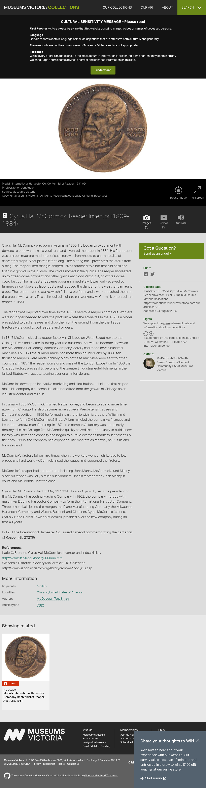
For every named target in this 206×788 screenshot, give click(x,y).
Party (40, 604)
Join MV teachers (130, 738)
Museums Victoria (41, 7)
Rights (61, 764)
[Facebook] (145, 275)
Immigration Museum (94, 742)
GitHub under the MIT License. (101, 775)
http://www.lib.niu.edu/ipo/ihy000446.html (32, 558)
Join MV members (130, 735)
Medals (42, 586)
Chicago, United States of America (59, 592)
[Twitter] (152, 275)
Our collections (117, 7)
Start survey (153, 778)
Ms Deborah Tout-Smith (53, 598)
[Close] (198, 741)
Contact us (73, 764)
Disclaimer (49, 764)
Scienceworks (91, 738)
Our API (147, 7)
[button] (191, 7)
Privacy (37, 764)
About (167, 7)
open (166, 323)
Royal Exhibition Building (96, 746)
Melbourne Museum (94, 735)
